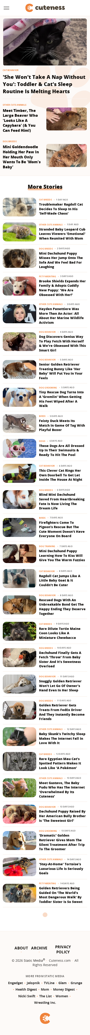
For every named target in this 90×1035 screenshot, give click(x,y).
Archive (39, 948)
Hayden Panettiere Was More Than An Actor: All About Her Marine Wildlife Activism (61, 316)
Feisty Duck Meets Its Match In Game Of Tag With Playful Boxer (62, 425)
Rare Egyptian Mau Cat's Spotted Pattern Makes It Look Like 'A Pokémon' (60, 763)
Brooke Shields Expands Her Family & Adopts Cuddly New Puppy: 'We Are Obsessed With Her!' (62, 288)
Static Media (33, 960)
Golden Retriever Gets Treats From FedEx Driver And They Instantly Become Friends (62, 712)
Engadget (15, 983)
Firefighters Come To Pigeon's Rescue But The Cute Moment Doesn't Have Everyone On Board (62, 529)
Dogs (42, 441)
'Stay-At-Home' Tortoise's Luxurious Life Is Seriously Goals (61, 868)
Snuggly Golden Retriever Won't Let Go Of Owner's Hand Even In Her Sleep (60, 685)
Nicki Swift (26, 996)
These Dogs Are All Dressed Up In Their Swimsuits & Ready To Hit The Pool (61, 450)
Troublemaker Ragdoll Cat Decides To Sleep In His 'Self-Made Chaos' (61, 209)
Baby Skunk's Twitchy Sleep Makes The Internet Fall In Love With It (62, 738)
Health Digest (26, 989)
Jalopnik (33, 983)
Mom (45, 989)
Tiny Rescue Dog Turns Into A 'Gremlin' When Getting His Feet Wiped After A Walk (61, 399)
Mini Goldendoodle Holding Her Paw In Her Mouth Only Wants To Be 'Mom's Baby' (22, 157)
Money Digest (64, 989)
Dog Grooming (48, 387)
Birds (42, 416)
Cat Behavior (11, 70)
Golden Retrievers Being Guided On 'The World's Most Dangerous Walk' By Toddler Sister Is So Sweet (60, 895)
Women (62, 996)
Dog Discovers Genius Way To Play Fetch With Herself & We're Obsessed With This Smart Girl (62, 343)
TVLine (49, 983)
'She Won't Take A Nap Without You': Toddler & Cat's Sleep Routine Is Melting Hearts (44, 84)
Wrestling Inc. (45, 1002)
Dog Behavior (47, 331)
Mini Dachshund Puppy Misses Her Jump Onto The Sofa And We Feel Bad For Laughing (61, 260)
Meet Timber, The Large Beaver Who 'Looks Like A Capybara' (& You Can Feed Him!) (20, 120)
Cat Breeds (45, 199)
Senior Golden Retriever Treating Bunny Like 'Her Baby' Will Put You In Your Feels (61, 371)
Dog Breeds (10, 141)
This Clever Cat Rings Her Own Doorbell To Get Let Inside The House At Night (60, 475)
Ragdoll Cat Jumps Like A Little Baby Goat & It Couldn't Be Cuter (59, 580)
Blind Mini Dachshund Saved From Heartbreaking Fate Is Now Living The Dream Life (61, 501)
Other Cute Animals (14, 104)
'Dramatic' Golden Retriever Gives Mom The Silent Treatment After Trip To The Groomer (62, 842)
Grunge (76, 983)
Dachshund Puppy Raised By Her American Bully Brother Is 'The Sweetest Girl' (62, 815)
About (21, 948)
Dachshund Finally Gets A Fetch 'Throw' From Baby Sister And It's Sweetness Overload (60, 659)
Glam (62, 983)
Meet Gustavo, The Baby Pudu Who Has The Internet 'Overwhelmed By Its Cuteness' (62, 790)
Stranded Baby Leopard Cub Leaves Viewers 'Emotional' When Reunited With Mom (62, 233)
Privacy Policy (63, 949)
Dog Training (47, 546)
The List (45, 996)
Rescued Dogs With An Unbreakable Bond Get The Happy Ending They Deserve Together (62, 607)
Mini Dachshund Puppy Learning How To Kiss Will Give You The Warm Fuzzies (62, 555)
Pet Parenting (47, 276)
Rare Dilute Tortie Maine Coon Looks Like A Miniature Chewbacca (60, 633)
